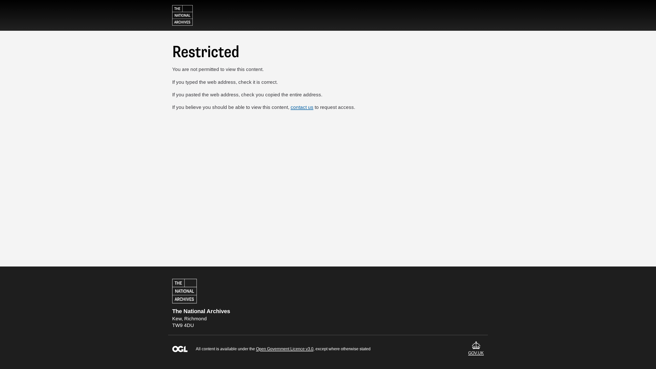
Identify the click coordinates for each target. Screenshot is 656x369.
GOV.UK (476, 353)
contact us (311, 107)
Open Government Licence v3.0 (289, 349)
